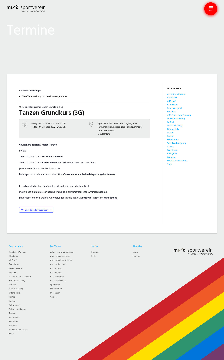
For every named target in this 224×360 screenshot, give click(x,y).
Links (93, 256)
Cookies (53, 297)
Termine (136, 256)
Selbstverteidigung (176, 143)
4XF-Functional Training (179, 115)
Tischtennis (172, 150)
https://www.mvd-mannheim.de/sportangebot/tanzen (86, 174)
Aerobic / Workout (176, 94)
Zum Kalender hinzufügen (36, 210)
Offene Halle (173, 129)
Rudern (170, 136)
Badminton (172, 104)
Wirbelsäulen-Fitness (177, 160)
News (135, 252)
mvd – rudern (56, 272)
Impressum (55, 293)
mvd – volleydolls (58, 280)
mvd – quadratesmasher (61, 260)
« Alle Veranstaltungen (30, 90)
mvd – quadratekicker (60, 256)
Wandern (171, 157)
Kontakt (95, 252)
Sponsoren (55, 284)
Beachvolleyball (174, 108)
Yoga (169, 164)
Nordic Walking (174, 125)
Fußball (170, 122)
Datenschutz (56, 288)
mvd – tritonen (57, 276)
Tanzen (170, 146)
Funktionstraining (176, 118)
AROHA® (171, 101)
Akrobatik (172, 97)
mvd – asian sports (58, 264)
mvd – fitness (56, 268)
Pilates (170, 132)
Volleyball (172, 153)
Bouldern (171, 111)
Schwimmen (173, 139)
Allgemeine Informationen (62, 252)
